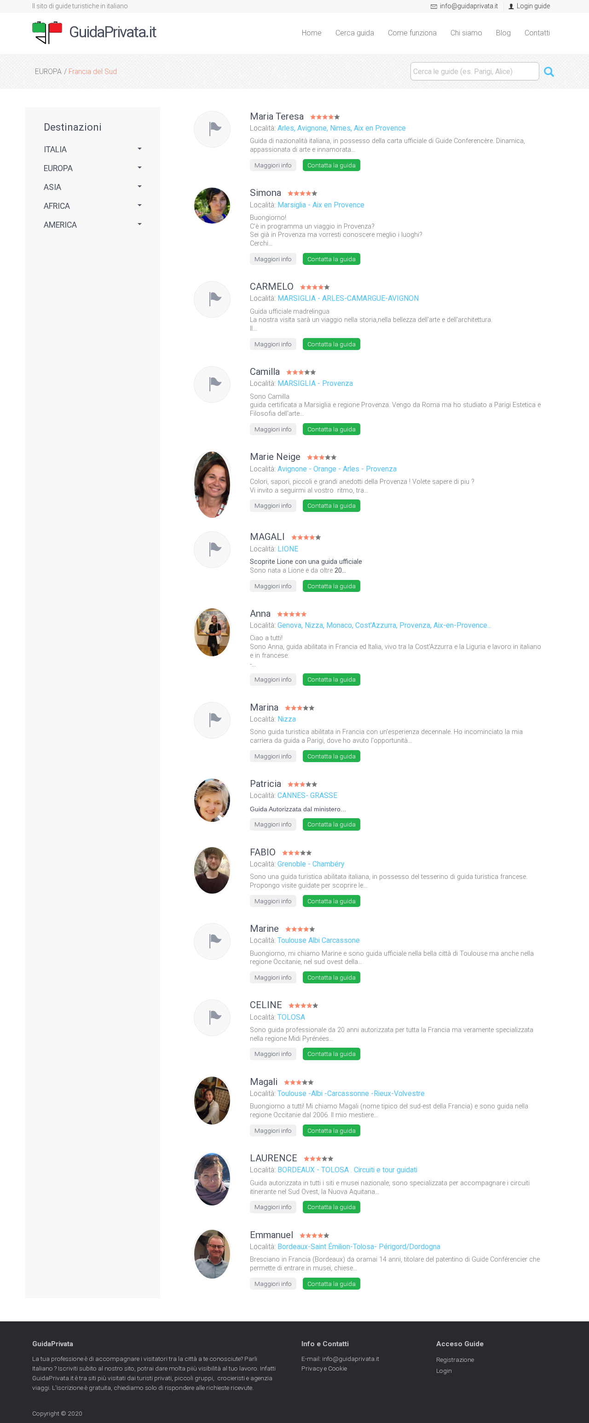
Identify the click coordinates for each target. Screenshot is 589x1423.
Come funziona (412, 33)
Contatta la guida (331, 165)
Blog (503, 33)
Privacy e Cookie (324, 1368)
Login (444, 1370)
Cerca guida (354, 33)
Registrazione (455, 1359)
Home (312, 33)
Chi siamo (466, 33)
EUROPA (48, 71)
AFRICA (57, 206)
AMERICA (60, 225)
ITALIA (55, 149)
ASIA (52, 187)
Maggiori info (273, 165)
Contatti (537, 33)
